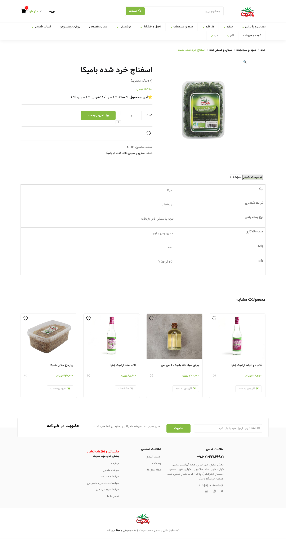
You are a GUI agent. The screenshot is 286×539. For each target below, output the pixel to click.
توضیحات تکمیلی (252, 177)
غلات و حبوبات (252, 35)
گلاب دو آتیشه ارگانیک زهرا (247, 365)
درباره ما (114, 463)
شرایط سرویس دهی (107, 489)
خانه (262, 50)
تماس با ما (113, 496)
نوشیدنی (125, 26)
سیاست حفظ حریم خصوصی (103, 483)
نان (231, 35)
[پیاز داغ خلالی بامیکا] (49, 316)
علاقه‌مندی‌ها (154, 470)
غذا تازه (209, 26)
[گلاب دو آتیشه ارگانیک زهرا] (237, 316)
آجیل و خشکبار (151, 26)
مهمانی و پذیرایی (254, 26)
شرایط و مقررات (110, 476)
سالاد (229, 26)
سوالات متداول (111, 470)
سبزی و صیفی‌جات (220, 50)
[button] (33, 11)
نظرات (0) (235, 177)
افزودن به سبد (95, 115)
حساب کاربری (153, 457)
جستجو (133, 11)
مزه (215, 35)
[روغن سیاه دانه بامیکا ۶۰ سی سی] (174, 316)
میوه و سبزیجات (183, 26)
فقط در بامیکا (113, 153)
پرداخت (156, 463)
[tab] (252, 177)
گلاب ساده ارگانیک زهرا (123, 365)
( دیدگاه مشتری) (141, 80)
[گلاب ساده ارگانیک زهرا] (111, 316)
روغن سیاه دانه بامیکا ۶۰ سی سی (180, 365)
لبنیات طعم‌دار (42, 26)
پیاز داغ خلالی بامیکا (61, 365)
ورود (52, 11)
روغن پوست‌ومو (70, 26)
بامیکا (119, 530)
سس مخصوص (98, 26)
